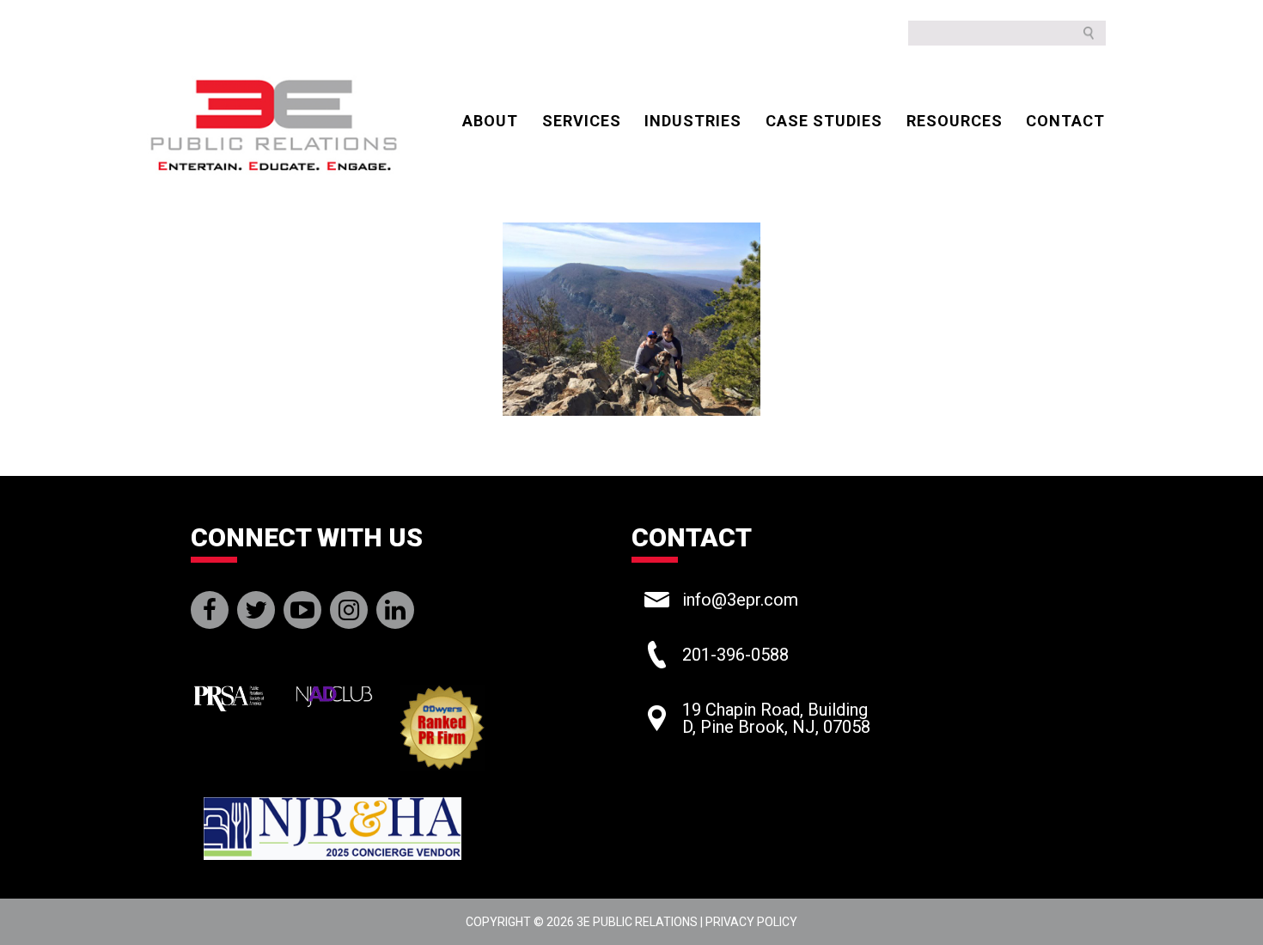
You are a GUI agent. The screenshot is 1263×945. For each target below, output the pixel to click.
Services (581, 121)
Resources (954, 121)
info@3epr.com (740, 599)
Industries (692, 121)
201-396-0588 (735, 654)
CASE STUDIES (824, 121)
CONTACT (1065, 121)
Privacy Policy (751, 922)
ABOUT (490, 121)
